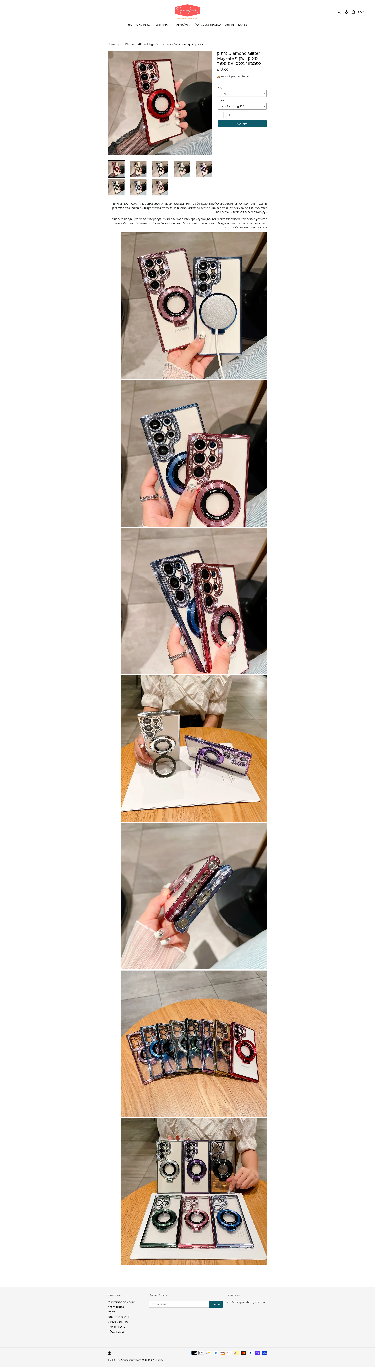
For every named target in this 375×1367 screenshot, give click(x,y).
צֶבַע (220, 87)
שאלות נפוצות (116, 1307)
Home (112, 44)
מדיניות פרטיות (116, 1326)
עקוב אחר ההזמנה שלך (121, 1302)
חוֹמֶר (221, 100)
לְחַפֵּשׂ (111, 1312)
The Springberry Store (129, 1360)
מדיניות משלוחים (118, 1322)
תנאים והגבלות (116, 1331)
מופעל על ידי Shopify (152, 1360)
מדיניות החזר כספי (118, 1317)
